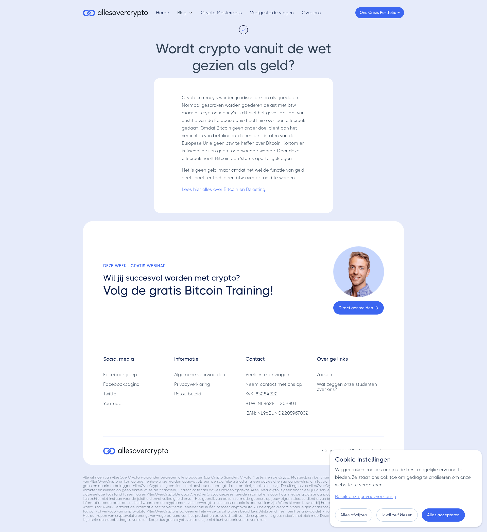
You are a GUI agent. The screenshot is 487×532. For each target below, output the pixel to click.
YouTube (112, 403)
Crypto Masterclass (221, 12)
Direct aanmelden (358, 307)
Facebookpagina (121, 384)
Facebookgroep (120, 374)
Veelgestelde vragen (272, 12)
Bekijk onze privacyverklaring (365, 496)
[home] (115, 13)
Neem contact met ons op (274, 384)
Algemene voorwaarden (199, 374)
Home (162, 12)
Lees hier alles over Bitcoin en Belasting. (224, 189)
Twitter (110, 393)
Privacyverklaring (192, 384)
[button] (185, 12)
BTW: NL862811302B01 (271, 403)
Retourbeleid (187, 393)
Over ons (311, 12)
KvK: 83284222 (262, 393)
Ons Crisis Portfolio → (380, 12)
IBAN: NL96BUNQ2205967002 (277, 413)
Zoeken (324, 374)
